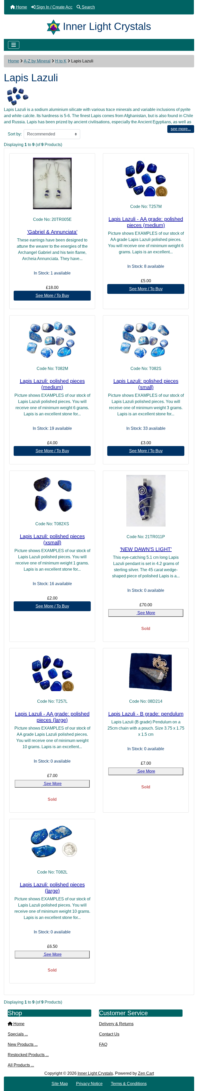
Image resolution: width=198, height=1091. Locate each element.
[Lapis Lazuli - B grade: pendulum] (145, 671)
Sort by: (15, 134)
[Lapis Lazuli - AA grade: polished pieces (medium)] (145, 177)
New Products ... (23, 1044)
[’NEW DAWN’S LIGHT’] (145, 501)
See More (145, 613)
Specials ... (18, 1034)
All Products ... (21, 1065)
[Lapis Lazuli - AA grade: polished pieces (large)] (52, 671)
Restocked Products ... (28, 1055)
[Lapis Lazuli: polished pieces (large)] (52, 842)
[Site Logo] (55, 26)
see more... (181, 129)
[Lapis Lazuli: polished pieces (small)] (145, 339)
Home (13, 61)
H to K (61, 61)
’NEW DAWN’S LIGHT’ (146, 549)
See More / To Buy (52, 295)
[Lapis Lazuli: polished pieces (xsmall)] (52, 494)
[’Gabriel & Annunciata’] (52, 183)
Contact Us (109, 1034)
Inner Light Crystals (95, 1073)
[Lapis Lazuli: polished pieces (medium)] (52, 339)
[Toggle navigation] (13, 45)
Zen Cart (146, 1073)
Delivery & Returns (116, 1024)
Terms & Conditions (129, 1083)
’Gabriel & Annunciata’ (52, 232)
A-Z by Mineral (37, 61)
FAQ (103, 1044)
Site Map (60, 1083)
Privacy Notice (89, 1083)
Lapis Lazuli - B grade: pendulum (146, 714)
